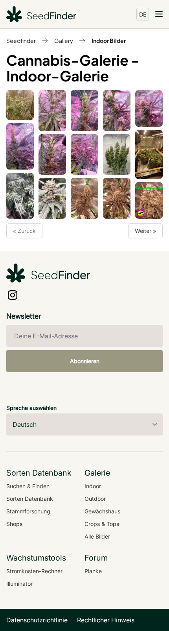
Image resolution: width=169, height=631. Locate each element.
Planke (93, 571)
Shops (14, 523)
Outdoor (95, 498)
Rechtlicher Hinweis (105, 620)
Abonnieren (84, 361)
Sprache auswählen (31, 407)
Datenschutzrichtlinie (37, 620)
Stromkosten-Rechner (34, 571)
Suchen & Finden (28, 486)
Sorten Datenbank (29, 498)
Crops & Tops (101, 523)
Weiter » (145, 230)
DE (143, 14)
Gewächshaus (102, 511)
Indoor (92, 486)
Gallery (63, 40)
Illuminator (19, 583)
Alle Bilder (97, 536)
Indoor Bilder (109, 40)
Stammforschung (28, 511)
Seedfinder (21, 40)
